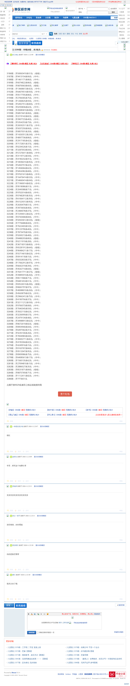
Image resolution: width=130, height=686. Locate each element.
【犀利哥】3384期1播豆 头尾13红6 (23, 64)
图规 (68, 34)
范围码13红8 (71, 410)
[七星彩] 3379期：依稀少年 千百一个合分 (83, 647)
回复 (11, 421)
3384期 (20, 410)
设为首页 (16, 2)
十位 (76, 34)
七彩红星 (122, 18)
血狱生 (14, 457)
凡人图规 (122, 38)
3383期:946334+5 (89, 18)
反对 (27, 451)
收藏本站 (23, 2)
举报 (121, 421)
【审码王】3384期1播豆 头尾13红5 (84, 64)
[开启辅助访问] (73, 2)
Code (44, 614)
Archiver (68, 674)
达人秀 (85, 34)
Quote (41, 614)
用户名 (80, 9)
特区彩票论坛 (21, 38)
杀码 (80, 34)
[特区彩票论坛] (18, 14)
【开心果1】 (51, 415)
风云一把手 (16, 516)
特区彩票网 (8, 2)
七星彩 (31, 38)
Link (38, 614)
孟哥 (121, 25)
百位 (72, 34)
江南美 (121, 12)
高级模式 (97, 614)
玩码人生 (122, 15)
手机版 (74, 674)
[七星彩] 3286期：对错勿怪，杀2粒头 (48, 38)
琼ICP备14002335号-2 (100, 674)
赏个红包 (65, 394)
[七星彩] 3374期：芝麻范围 (77, 655)
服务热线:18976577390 (34, 2)
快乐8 (56, 18)
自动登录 (114, 9)
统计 (64, 34)
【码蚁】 (11, 410)
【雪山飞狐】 (13, 415)
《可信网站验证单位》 (115, 2)
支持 (19, 451)
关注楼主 (54, 50)
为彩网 (65, 18)
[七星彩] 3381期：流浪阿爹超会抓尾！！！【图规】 (28, 659)
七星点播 (75, 18)
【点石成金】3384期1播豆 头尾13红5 (53, 64)
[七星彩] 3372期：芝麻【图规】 (20, 651)
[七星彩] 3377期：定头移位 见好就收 (22, 663)
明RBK (121, 35)
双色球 (38, 18)
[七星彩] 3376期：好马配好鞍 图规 (80, 651)
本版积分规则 (118, 632)
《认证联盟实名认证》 (82, 2)
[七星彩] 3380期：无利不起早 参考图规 (82, 663)
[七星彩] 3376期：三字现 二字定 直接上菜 (24, 647)
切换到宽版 (124, 2)
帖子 (43, 34)
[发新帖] (9, 605)
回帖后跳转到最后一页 (46, 632)
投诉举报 (61, 674)
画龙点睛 (122, 22)
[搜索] (50, 33)
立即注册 (66, 623)
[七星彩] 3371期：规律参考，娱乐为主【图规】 (26, 655)
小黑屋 (80, 674)
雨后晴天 (15, 545)
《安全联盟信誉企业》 (98, 2)
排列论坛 (18, 18)
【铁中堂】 (50, 410)
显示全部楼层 (40, 55)
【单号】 (88, 410)
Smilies (47, 614)
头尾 (60, 34)
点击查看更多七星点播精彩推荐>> (108, 415)
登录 (60, 623)
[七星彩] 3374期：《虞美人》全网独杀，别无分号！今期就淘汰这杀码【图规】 (93, 660)
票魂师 (14, 486)
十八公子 (122, 9)
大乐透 (48, 18)
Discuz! (14, 673)
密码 (80, 12)
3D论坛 (29, 18)
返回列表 (121, 605)
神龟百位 (122, 32)
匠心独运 (15, 55)
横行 (13, 575)
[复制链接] (46, 50)
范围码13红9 (30, 410)
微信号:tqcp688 (48, 2)
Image (35, 614)
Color (31, 614)
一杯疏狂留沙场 (17, 426)
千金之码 (122, 28)
